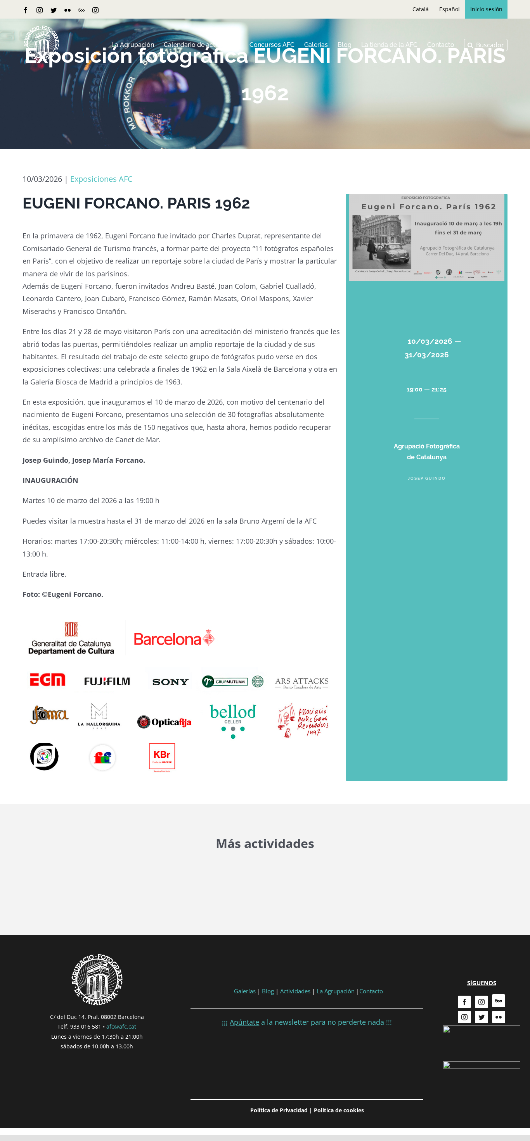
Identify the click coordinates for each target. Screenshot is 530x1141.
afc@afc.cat (121, 1026)
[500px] (498, 1000)
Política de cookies (339, 1110)
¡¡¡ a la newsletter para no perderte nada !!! (307, 1022)
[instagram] (481, 1002)
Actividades (295, 991)
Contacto (371, 991)
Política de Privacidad (279, 1110)
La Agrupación (336, 991)
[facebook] (464, 1002)
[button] (486, 45)
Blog (268, 991)
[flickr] (498, 1017)
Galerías (245, 991)
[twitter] (481, 1017)
